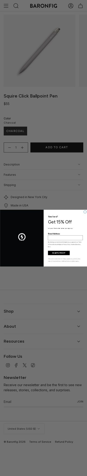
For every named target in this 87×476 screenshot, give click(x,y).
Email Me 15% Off (58, 253)
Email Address (54, 234)
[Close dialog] (85, 211)
